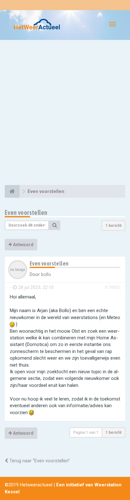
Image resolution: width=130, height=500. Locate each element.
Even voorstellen (26, 212)
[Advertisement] (65, 113)
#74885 (112, 287)
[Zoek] (54, 225)
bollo (46, 274)
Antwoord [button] (22, 244)
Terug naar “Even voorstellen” (39, 461)
